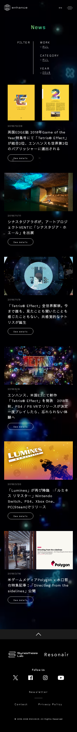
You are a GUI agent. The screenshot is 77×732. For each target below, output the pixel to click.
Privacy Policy (50, 704)
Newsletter (38, 692)
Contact (21, 704)
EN (60, 7)
